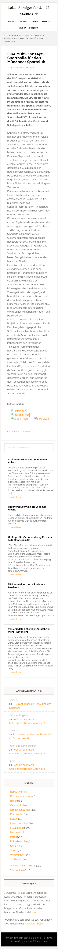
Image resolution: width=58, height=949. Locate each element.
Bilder (13, 800)
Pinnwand (15, 832)
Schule (14, 846)
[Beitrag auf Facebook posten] (21, 414)
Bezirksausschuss (20, 796)
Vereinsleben (17, 855)
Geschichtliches (18, 805)
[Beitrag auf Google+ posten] (20, 418)
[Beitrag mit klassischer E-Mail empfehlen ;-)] (41, 418)
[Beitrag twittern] (19, 411)
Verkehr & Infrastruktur (22, 865)
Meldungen (16, 828)
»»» (34, 912)
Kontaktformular (34, 923)
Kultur (13, 818)
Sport (28, 431)
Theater (18, 859)
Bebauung (16, 791)
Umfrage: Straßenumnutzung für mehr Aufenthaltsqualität (30, 538)
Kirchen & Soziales (20, 809)
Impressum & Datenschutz (34, 941)
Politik (21, 431)
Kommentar (16, 814)
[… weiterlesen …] (16, 497)
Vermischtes (17, 870)
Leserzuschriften (19, 823)
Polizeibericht (17, 841)
